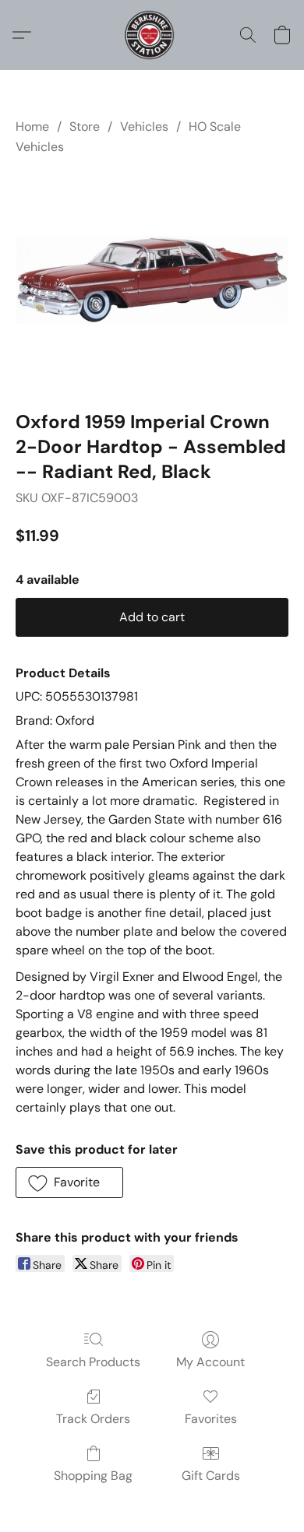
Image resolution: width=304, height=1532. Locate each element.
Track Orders (93, 1419)
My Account (210, 1362)
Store (84, 126)
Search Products (93, 1362)
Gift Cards (211, 1475)
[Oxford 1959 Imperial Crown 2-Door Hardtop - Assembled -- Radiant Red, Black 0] (152, 279)
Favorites (211, 1419)
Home (32, 126)
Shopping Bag (93, 1475)
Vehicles (144, 126)
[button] (151, 35)
